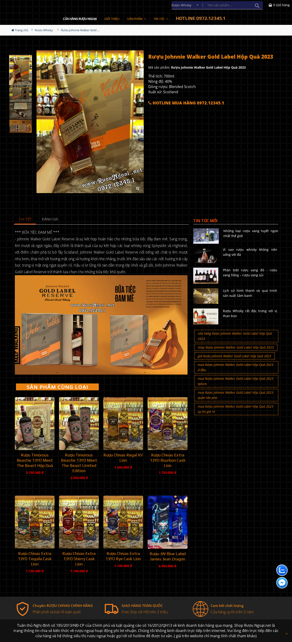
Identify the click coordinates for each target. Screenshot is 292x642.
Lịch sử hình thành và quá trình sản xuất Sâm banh (250, 293)
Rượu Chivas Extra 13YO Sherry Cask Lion (79, 558)
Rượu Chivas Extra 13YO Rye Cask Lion (123, 556)
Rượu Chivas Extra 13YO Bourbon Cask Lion (167, 460)
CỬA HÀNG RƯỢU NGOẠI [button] (80, 19)
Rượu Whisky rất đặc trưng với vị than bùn (250, 313)
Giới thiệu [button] (111, 19)
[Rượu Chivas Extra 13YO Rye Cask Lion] (123, 522)
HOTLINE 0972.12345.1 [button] (201, 18)
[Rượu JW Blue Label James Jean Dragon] (167, 522)
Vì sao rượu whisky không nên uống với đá (250, 252)
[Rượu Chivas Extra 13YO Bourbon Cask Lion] (167, 423)
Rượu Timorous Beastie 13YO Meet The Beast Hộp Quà (35, 460)
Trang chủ (21, 30)
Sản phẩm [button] (135, 19)
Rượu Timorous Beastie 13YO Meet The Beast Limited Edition (79, 463)
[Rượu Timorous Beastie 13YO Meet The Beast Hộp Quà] (35, 423)
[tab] (25, 219)
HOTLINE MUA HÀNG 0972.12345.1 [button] (187, 103)
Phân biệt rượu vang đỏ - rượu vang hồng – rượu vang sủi (250, 272)
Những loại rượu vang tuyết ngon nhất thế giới (250, 233)
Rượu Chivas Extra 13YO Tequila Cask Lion (35, 558)
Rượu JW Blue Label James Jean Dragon (168, 556)
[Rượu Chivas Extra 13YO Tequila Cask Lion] (35, 522)
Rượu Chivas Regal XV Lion (123, 458)
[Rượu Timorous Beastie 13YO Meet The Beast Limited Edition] (79, 423)
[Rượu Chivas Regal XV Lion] (123, 423)
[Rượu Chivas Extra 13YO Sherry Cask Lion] (79, 522)
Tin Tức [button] (159, 19)
